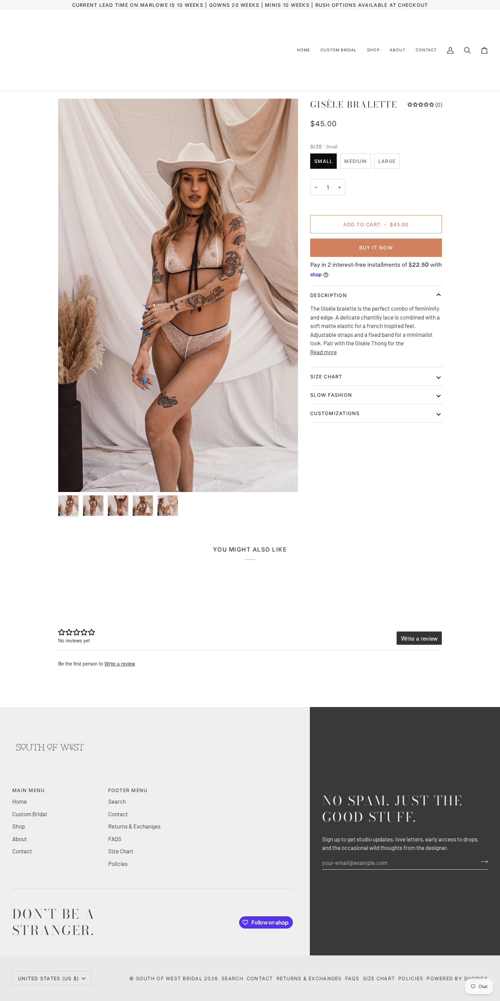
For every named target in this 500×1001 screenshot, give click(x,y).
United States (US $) (48, 978)
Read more (323, 351)
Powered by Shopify (457, 978)
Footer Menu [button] (128, 790)
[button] (338, 50)
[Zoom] (178, 295)
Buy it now (376, 247)
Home (19, 801)
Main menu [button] (28, 790)
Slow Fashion (331, 395)
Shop (18, 826)
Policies (118, 863)
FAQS (114, 838)
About (19, 838)
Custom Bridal (29, 813)
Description (328, 295)
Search (117, 801)
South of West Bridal (169, 978)
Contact (22, 851)
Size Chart (326, 376)
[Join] (482, 861)
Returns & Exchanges (134, 826)
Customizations (335, 413)
